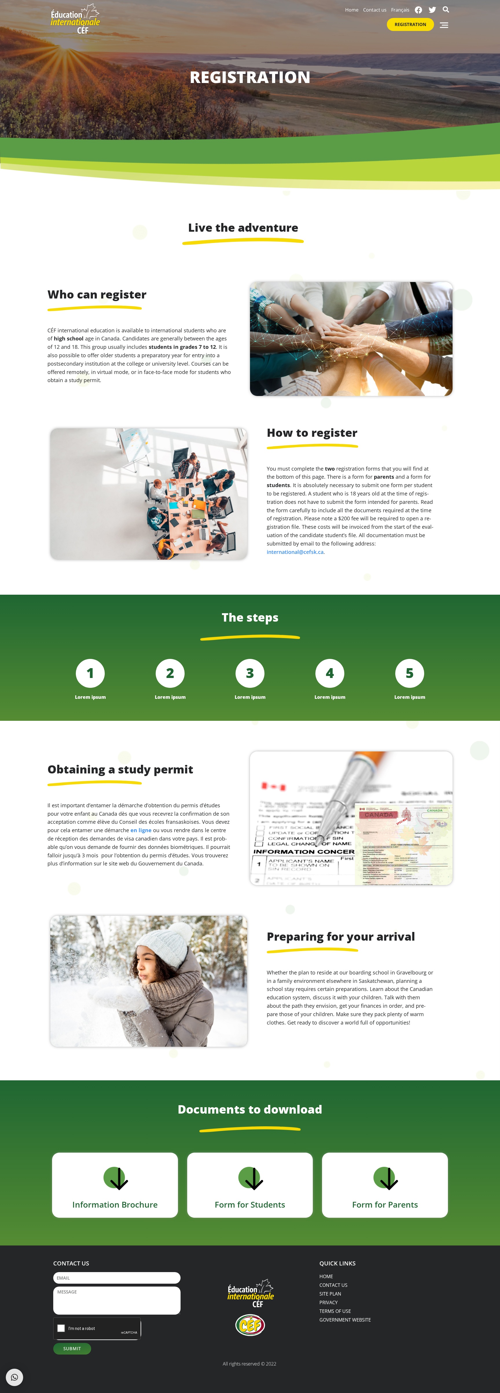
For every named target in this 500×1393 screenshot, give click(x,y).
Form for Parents (385, 1204)
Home (352, 10)
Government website (345, 1320)
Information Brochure (115, 1204)
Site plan (330, 1294)
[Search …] (446, 8)
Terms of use (335, 1311)
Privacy (328, 1302)
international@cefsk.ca (295, 551)
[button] (444, 25)
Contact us (375, 10)
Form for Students (250, 1204)
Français (400, 10)
